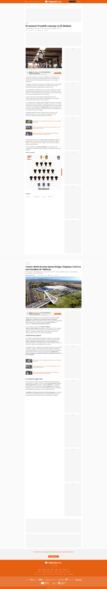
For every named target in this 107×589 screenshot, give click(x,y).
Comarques (44, 569)
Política (48, 569)
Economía (52, 569)
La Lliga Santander (37, 196)
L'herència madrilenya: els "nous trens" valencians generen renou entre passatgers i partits (46, 127)
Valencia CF (29, 196)
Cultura (60, 569)
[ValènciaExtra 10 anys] (53, 1)
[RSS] (36, 1)
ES (39, 1)
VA (37, 1)
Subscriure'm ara (53, 556)
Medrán (52, 112)
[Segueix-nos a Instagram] (34, 1)
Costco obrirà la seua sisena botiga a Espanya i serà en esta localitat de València (47, 121)
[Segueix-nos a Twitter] (33, 1)
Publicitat (65, 574)
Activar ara (57, 73)
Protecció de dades (50, 574)
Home (26, 5)
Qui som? (39, 574)
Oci (68, 569)
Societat (56, 569)
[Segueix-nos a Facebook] (31, 1)
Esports (27, 23)
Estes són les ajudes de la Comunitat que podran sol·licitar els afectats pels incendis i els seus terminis (46, 134)
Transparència (70, 574)
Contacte (35, 574)
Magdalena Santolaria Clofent (30, 275)
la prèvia (44, 196)
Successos (65, 569)
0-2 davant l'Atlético (34, 142)
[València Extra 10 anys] (53, 563)
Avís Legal (44, 574)
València (39, 569)
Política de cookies (59, 574)
